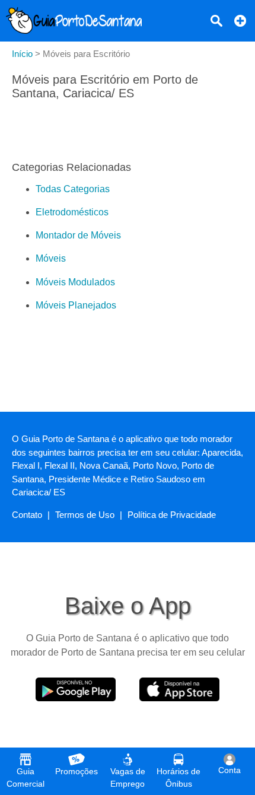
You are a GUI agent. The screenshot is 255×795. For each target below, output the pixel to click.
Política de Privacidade (172, 515)
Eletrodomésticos (72, 212)
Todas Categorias (73, 189)
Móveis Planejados (76, 305)
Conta (229, 770)
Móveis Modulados (75, 282)
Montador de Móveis (78, 235)
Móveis (51, 258)
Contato (27, 515)
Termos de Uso (84, 515)
